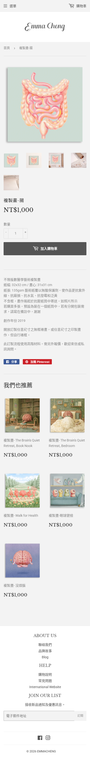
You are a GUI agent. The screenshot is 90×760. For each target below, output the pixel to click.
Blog (45, 657)
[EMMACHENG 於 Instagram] (48, 738)
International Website (45, 687)
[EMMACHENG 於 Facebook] (39, 738)
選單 (13, 6)
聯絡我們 (45, 645)
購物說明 (45, 674)
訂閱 (80, 715)
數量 (7, 224)
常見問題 (45, 681)
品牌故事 (45, 651)
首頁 (7, 48)
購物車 (81, 6)
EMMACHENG (46, 751)
